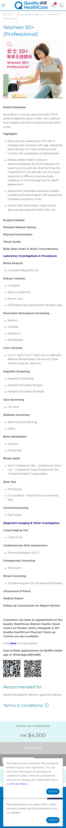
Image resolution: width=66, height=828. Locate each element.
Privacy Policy (19, 783)
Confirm (53, 791)
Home (8, 14)
